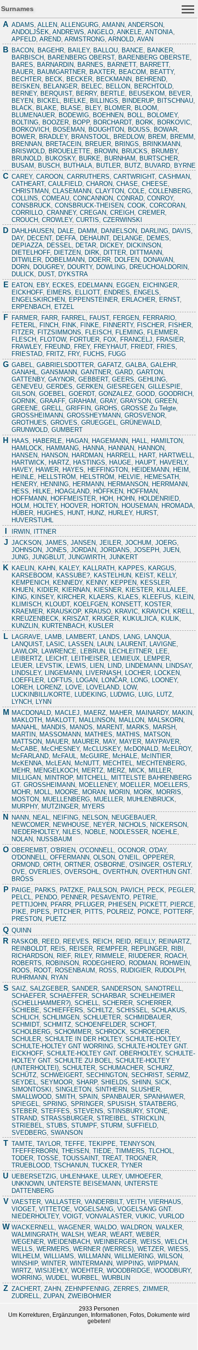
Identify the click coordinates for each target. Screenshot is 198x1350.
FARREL (74, 317)
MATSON (157, 734)
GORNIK (24, 401)
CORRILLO (27, 212)
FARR (49, 317)
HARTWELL (176, 455)
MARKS (137, 727)
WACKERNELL (33, 1227)
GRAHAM (82, 401)
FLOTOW (53, 339)
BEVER (179, 93)
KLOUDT (57, 604)
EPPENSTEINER (93, 299)
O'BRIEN (62, 850)
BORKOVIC (173, 122)
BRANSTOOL (90, 136)
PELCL (21, 897)
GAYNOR (61, 379)
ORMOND (25, 864)
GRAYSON (135, 401)
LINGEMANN (63, 672)
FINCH (48, 325)
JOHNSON (27, 549)
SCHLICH (25, 1017)
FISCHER (150, 325)
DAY (17, 238)
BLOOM (146, 107)
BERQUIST (56, 93)
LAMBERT (80, 636)
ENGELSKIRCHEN (38, 299)
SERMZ (177, 1075)
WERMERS (53, 1248)
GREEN (166, 401)
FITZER (23, 332)
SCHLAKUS (168, 1010)
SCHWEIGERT (61, 1075)
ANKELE (129, 32)
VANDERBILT (104, 1201)
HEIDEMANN (150, 469)
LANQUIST (27, 644)
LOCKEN (167, 672)
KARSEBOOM (32, 575)
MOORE (66, 792)
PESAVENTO (110, 897)
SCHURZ (160, 1067)
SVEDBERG (29, 1132)
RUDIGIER (136, 970)
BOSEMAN (69, 129)
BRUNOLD (26, 158)
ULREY (112, 1176)
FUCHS (93, 353)
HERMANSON (128, 484)
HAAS (20, 440)
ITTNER (45, 531)
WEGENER (28, 1241)
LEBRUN (92, 651)
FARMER (24, 317)
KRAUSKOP (64, 611)
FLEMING (129, 332)
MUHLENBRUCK (150, 799)
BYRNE (185, 165)
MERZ (116, 770)
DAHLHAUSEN (33, 230)
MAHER (121, 712)
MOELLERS (171, 784)
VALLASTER (63, 1201)
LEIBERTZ (27, 658)
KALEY (69, 568)
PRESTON (27, 918)
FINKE (89, 325)
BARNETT (121, 64)
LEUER (22, 665)
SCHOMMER (72, 1031)
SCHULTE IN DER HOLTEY (83, 1039)
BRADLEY (53, 136)
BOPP (81, 122)
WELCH (176, 1241)
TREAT (112, 1158)
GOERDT (82, 393)
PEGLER (181, 890)
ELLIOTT (87, 292)
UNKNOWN (28, 1183)
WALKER (169, 1227)
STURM (111, 1125)
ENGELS (146, 292)
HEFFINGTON (107, 469)
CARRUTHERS (88, 176)
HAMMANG (62, 448)
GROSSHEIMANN (37, 415)
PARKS (45, 890)
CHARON (99, 183)
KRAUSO (98, 611)
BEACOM (132, 71)
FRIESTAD (27, 353)
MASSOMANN (60, 734)
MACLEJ (67, 712)
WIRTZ (21, 1270)
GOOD (145, 393)
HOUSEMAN (140, 505)
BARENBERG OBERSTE (154, 57)
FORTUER (84, 339)
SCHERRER (153, 1002)
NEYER (104, 824)
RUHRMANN (29, 977)
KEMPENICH (30, 582)
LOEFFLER (28, 680)
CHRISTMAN (30, 191)
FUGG (117, 353)
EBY (43, 285)
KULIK (170, 618)
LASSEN (80, 644)
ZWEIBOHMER (89, 1296)
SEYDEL (24, 1082)
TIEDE (102, 1150)
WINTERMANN (91, 1263)
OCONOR (131, 850)
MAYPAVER (162, 741)
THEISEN (75, 1150)
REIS (57, 948)
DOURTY (79, 266)
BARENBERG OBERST (81, 57)
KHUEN (22, 589)
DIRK (92, 252)
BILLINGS (104, 100)
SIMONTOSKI (31, 1089)
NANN (20, 817)
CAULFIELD (65, 183)
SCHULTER (78, 1067)
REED (50, 941)
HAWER (47, 469)
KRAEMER (27, 611)
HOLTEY (45, 505)
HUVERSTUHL (32, 520)
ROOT (42, 970)
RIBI (177, 948)
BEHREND (151, 79)
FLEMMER (162, 332)
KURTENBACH (63, 625)
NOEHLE (164, 831)
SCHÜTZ (24, 1075)
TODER (22, 1158)
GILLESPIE (164, 386)
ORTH (52, 864)
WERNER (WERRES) (103, 1248)
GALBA (136, 364)
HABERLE (47, 440)
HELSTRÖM (97, 476)
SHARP (86, 1082)
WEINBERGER (115, 1241)
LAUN (105, 644)
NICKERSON (168, 824)
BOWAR (165, 129)
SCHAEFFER (68, 995)
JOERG (166, 542)
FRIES (166, 346)
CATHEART (28, 183)
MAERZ (95, 712)
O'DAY (157, 850)
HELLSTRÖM (57, 476)
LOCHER (137, 672)
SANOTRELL (163, 988)
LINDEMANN (143, 665)
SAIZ (19, 988)
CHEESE (155, 183)
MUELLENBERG (66, 799)
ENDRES (117, 292)
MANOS (81, 727)
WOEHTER (87, 1270)
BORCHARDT (112, 122)
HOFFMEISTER (73, 498)
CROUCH (25, 219)
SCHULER (26, 1039)
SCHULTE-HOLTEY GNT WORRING (62, 1046)
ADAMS (23, 24)
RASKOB (25, 941)
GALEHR (163, 364)
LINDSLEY (26, 672)
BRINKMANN (161, 143)
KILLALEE (171, 589)
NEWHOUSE (71, 824)
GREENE (25, 408)
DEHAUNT (94, 238)
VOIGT (72, 1216)
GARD (124, 372)
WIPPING (130, 1263)
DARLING (154, 230)
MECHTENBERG (160, 763)
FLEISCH (98, 332)
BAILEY (78, 50)
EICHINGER (160, 285)
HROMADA (177, 505)
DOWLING (110, 266)
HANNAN (121, 448)
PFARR (60, 904)
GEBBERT (93, 379)
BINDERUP (137, 100)
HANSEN (24, 455)
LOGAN (87, 680)
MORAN (93, 792)
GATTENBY (28, 379)
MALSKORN (165, 720)
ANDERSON (145, 24)
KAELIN (23, 568)
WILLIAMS (59, 1256)
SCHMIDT (25, 1024)
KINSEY (42, 597)
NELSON (95, 817)
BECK (53, 79)
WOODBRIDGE (128, 1270)
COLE (136, 191)
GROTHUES (29, 422)
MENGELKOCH (56, 770)
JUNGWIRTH (86, 557)
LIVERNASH (103, 672)
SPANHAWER (164, 1096)
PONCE (148, 911)
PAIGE (21, 890)
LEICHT (56, 658)
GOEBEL (52, 393)
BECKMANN (114, 79)
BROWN (106, 151)
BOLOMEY (162, 115)
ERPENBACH (31, 306)
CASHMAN (174, 176)
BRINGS (127, 143)
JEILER (110, 542)
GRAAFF (52, 401)
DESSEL (59, 245)
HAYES (73, 469)
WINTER (53, 1263)
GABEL (22, 364)
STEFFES (55, 1111)
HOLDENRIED (158, 498)
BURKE (89, 158)
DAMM (87, 230)
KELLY (166, 575)
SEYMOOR (56, 1082)
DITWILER (26, 259)
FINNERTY (118, 325)
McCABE (24, 748)
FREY (82, 346)
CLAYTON (109, 191)
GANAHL (24, 372)
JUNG (20, 557)
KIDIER (47, 589)
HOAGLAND (72, 491)
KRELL (183, 611)
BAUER (22, 71)
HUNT (75, 512)
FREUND (57, 346)
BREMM (182, 136)
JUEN (171, 549)
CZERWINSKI (122, 219)
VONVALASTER (109, 1216)
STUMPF (84, 1125)
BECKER (79, 79)
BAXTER (102, 71)
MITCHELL (91, 777)
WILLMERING (134, 1256)
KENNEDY (67, 582)
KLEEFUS (156, 597)
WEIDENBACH (69, 1241)
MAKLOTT (60, 720)
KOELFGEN (91, 604)
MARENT (110, 727)
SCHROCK (110, 1031)
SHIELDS (114, 1082)
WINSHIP (24, 1263)
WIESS (178, 1248)
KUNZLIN (25, 625)
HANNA (93, 448)
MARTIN (24, 734)
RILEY (83, 955)
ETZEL (64, 306)
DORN (20, 266)
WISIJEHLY (51, 1270)
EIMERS (59, 292)
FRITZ (55, 353)
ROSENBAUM (75, 970)
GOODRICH (175, 393)
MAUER (57, 741)
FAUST (99, 317)
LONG (139, 680)
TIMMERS (130, 1150)
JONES (56, 549)
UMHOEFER (143, 1176)
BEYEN (22, 100)
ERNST (169, 299)
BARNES (90, 64)
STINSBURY (124, 1111)
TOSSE (48, 1158)
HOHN (126, 498)
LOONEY (164, 680)
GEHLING (152, 379)
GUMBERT (67, 429)
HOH (106, 498)
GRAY (108, 401)
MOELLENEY (97, 784)
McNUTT (86, 763)
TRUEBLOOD (31, 1165)
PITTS (94, 911)
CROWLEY (57, 219)
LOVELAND (102, 687)
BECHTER (26, 79)
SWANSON (66, 1132)
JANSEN (83, 542)
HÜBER (22, 512)
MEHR (21, 770)
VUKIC (145, 1216)
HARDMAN (87, 455)
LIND (115, 665)
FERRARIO (159, 317)
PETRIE (144, 897)
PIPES (40, 911)
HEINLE (23, 476)
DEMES (158, 238)
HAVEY (22, 469)
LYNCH (22, 701)
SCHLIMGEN (60, 1017)
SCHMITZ (57, 1024)
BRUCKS (135, 151)
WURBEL (85, 1277)
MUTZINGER (59, 806)
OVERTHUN (120, 871)
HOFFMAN (142, 491)
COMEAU (55, 198)
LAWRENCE (58, 651)
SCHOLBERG (31, 1031)
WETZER (150, 1248)
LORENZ (49, 687)
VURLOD (171, 1216)
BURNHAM (120, 158)
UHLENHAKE (79, 1176)
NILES (71, 831)
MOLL (42, 792)
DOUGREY (48, 266)
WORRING (27, 1277)
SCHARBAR (108, 995)
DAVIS (181, 230)
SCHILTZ (99, 1010)
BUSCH (49, 165)
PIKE (19, 911)
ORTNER (77, 864)
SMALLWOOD (31, 1096)
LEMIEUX (126, 658)
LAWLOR (24, 651)
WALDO (105, 1227)
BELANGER (60, 86)
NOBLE (95, 831)
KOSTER (158, 604)
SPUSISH (121, 1103)
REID (123, 941)
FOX (109, 339)
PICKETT (153, 904)
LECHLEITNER (130, 651)
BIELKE (74, 100)
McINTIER (156, 756)
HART (147, 455)
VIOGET (23, 1209)
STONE (157, 1111)
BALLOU (105, 50)
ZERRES (126, 1288)
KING (19, 597)
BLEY (92, 107)
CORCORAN (167, 205)
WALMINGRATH (35, 1234)
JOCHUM (138, 542)
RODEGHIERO (104, 963)
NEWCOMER (30, 824)
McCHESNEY (60, 748)
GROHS (106, 408)
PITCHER (67, 911)
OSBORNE (109, 864)
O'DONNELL (29, 857)
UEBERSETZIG (34, 1176)
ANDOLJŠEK (30, 32)
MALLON (131, 720)
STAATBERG (157, 1103)
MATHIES (98, 734)
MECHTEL (118, 763)
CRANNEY (61, 212)
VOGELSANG (93, 1209)
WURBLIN (116, 1277)
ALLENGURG (80, 24)
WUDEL (57, 1277)
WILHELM (26, 1256)
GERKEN (89, 386)
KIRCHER (71, 597)
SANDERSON (121, 988)
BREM (157, 136)
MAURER (85, 741)
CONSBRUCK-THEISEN (89, 205)
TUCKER (104, 1165)
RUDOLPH (170, 970)
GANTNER (96, 372)
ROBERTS (27, 963)
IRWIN (21, 531)
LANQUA (157, 636)
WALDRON (136, 1227)
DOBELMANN (65, 259)
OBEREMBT (29, 850)
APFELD (24, 39)
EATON (22, 285)
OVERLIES (45, 871)
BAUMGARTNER (61, 71)
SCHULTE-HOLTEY (152, 1039)
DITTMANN (146, 252)
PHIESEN (122, 904)
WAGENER (74, 1227)
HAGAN (77, 440)
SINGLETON (73, 1089)
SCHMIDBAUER (147, 1017)
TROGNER (140, 1158)
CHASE (127, 183)
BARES (22, 64)
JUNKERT (123, 557)
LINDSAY (178, 665)
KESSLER (155, 582)
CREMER (151, 212)
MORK (143, 792)
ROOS (21, 970)
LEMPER (157, 658)
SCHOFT (142, 1024)
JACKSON (26, 542)
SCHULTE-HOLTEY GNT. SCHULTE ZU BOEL (103, 1057)
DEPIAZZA (27, 245)
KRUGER (105, 618)
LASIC (55, 644)
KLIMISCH (26, 604)
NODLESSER (129, 831)
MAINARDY (152, 712)
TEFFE (74, 1143)
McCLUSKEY (101, 748)
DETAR (85, 245)
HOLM (20, 505)
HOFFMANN (29, 498)
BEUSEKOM (147, 93)
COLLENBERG (169, 191)
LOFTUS (60, 680)
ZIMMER (155, 1288)
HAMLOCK (27, 448)
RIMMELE (110, 955)
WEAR (96, 1234)
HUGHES (50, 512)
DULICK (23, 274)
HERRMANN (169, 484)
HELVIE (129, 476)
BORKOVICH (30, 129)
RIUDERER (144, 955)
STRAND (24, 1118)
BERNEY (24, 93)
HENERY (24, 484)
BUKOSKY (60, 158)
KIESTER (139, 589)
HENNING (54, 484)
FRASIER (170, 339)
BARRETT (154, 64)
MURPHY (24, 806)
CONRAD (130, 198)
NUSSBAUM (54, 839)
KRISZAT (75, 618)
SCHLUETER (102, 1017)
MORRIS (168, 792)
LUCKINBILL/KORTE (41, 694)
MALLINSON (97, 720)
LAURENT (131, 644)
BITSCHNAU (175, 100)
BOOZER (55, 122)
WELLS (22, 1248)
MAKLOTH (27, 720)
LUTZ (164, 694)
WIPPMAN (163, 1263)
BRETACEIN (63, 143)
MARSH (164, 727)
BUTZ (132, 165)
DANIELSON (119, 230)
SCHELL (86, 1002)
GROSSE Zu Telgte (148, 408)
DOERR (99, 259)
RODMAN (142, 963)
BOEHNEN (108, 115)
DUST (46, 274)
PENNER (74, 897)
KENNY (96, 582)
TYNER (131, 1165)
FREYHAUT (110, 346)
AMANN (113, 24)
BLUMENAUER (33, 115)
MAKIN (182, 712)
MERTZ (92, 770)
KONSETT (126, 604)
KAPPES (131, 568)
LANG (132, 636)
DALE (66, 230)
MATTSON (27, 741)
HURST (146, 512)
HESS (20, 491)
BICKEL (48, 100)
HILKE (42, 491)
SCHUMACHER (121, 1067)
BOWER (23, 136)
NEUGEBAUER (133, 817)
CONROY (160, 198)
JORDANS (115, 549)
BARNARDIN (55, 64)
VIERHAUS (165, 1201)
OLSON (104, 857)
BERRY (86, 93)
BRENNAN (27, 143)
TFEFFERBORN (35, 1150)
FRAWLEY (26, 346)
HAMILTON (167, 440)
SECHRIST (146, 1075)
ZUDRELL (25, 1296)
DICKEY (111, 245)
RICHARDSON (32, 955)
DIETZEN (67, 252)
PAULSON (102, 890)
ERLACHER (138, 299)
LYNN (43, 701)
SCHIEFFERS (63, 1010)
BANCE (132, 50)
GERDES (59, 386)
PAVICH (132, 890)
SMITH (65, 1096)
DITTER (114, 252)
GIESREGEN (125, 386)
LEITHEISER (89, 658)
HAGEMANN (110, 440)
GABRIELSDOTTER (65, 364)
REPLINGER (149, 948)
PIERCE (182, 904)
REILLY (145, 941)
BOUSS (139, 129)
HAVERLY (173, 462)
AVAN (145, 39)
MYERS (93, 806)
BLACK (22, 107)
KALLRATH (98, 568)
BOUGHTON (106, 129)
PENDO (46, 897)
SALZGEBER (49, 988)
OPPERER (158, 857)
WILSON (170, 1256)
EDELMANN (95, 285)
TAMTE (22, 1143)
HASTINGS (89, 462)
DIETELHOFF (31, 252)
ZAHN (52, 1288)
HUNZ (95, 512)
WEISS (150, 1241)
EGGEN (127, 285)
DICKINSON (143, 245)
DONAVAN (158, 259)
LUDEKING (90, 694)
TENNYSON (137, 1143)
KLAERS (101, 597)
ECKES (63, 285)
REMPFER (112, 948)
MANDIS (53, 727)
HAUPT (145, 462)
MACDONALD (31, 712)
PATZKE (72, 890)
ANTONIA (159, 32)
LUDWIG (122, 694)
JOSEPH (146, 549)
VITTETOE (54, 1209)
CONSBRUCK (31, 205)
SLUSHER (145, 1089)
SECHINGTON (106, 1075)
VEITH (135, 1201)
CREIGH (122, 212)
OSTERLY (177, 864)
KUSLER (100, 625)
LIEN (97, 665)
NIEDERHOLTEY (35, 831)
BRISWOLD (28, 151)
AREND (50, 39)
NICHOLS (132, 824)
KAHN (46, 568)
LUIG (145, 694)
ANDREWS (68, 32)
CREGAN (93, 212)
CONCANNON (93, 198)
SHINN (141, 1082)
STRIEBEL (27, 1125)
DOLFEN (126, 259)
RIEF (64, 955)
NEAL (41, 817)
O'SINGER (144, 864)
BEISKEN (25, 86)
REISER (81, 948)
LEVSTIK (49, 665)
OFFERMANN (69, 857)
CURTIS (87, 219)
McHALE (124, 756)
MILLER (159, 770)
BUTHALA (77, 165)
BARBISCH (28, 57)
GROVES (63, 422)
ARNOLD (121, 39)
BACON (23, 50)
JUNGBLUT (48, 557)
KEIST (144, 575)
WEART (121, 1234)
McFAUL (64, 756)
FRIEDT (142, 346)
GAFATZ (110, 364)
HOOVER (74, 505)
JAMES (56, 542)
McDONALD (141, 748)
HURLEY (120, 512)
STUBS (56, 1125)
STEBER (24, 1111)
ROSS (108, 970)
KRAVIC (126, 611)
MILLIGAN (26, 777)
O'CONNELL (96, 850)
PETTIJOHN (29, 904)
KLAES (128, 597)
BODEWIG (74, 115)
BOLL (135, 115)
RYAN (59, 977)
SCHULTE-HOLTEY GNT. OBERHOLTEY (104, 1053)
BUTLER (108, 165)
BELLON (118, 86)
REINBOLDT (29, 948)
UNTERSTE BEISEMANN (84, 1183)
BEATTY (161, 71)
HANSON (54, 455)
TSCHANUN (71, 1165)
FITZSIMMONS (59, 332)
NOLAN (22, 839)
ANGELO (100, 32)
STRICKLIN (147, 1118)
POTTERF (177, 911)
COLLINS (25, 198)
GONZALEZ (115, 393)
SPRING (55, 1103)
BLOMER (117, 107)
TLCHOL (160, 1150)
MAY (109, 741)
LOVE (73, 687)
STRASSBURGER (67, 1118)
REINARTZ (174, 941)
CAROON (49, 176)
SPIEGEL (25, 1103)
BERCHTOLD (153, 86)
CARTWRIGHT (134, 176)
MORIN (119, 792)
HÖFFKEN (108, 491)
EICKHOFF (27, 292)
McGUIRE (94, 756)
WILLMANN (94, 1256)
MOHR (21, 792)
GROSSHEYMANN (94, 415)
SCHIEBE (25, 1010)
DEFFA (66, 238)
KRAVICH (155, 611)
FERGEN (126, 317)
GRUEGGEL (98, 422)
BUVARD (157, 165)
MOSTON (25, 799)
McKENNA (27, 763)
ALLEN (47, 24)
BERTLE (112, 93)
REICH (102, 941)
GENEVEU (27, 386)
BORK (144, 122)
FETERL (24, 325)
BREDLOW (128, 136)
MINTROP (59, 777)
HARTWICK (28, 462)
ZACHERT (26, 1288)
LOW (129, 687)
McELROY (176, 748)
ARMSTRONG (84, 39)
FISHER (179, 325)
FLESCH (24, 339)
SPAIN (88, 1096)
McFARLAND (30, 756)
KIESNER (108, 589)
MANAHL (24, 727)
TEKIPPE (102, 1143)
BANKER (160, 50)
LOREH (22, 687)
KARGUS (161, 568)
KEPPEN (123, 582)
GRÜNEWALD (140, 422)
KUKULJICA (140, 618)
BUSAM (23, 165)
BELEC (91, 86)
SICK (162, 1082)
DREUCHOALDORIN (158, 266)
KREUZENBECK (35, 618)
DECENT (39, 238)
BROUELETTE (69, 151)
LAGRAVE (26, 636)
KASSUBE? (73, 575)
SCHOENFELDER (100, 1024)
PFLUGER (89, 904)
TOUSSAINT (80, 1158)
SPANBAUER (120, 1096)
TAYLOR (49, 1143)
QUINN (21, 930)
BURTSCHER (158, 158)
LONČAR (114, 680)
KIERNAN (76, 589)
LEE (162, 651)
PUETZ (56, 918)
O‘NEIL (129, 857)
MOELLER (135, 784)
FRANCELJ (136, 339)
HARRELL (121, 455)
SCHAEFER (29, 995)
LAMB (53, 636)
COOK (136, 205)
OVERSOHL (81, 871)
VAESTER (26, 1201)
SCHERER (117, 1002)
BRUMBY (164, 151)
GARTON (149, 372)
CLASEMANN (71, 191)
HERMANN (88, 484)
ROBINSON (62, 963)
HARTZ (59, 462)
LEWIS (76, 665)
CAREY (22, 176)
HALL (139, 440)
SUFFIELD (141, 1125)
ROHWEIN (175, 963)
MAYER (130, 741)
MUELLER (108, 799)
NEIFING (65, 817)
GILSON (23, 393)
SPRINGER (87, 1103)
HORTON (104, 505)
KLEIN (184, 597)
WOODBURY (172, 1270)
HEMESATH (161, 476)
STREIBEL (112, 1118)
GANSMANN (59, 372)
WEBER (147, 1234)
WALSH (73, 1234)
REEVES (76, 941)
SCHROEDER (149, 1031)
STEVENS (88, 1111)
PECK (155, 890)
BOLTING (25, 122)
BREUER (98, 143)
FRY (73, 353)
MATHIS (128, 734)
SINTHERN (111, 1089)
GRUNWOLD (30, 429)
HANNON (151, 448)
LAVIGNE (162, 644)
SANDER (85, 988)
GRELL (52, 408)
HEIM (181, 469)
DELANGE (128, 238)
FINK (69, 325)
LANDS (109, 636)
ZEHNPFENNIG (87, 1288)
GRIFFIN (78, 408)
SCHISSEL (132, 1010)
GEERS (123, 379)
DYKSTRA (73, 274)
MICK (137, 770)
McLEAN (58, 763)
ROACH (175, 955)
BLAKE (46, 107)
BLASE (71, 107)
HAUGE (120, 462)
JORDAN (83, 549)
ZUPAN (53, 1296)
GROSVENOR (144, 415)
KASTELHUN (112, 575)
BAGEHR (50, 50)
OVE (18, 871)
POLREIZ (120, 911)
